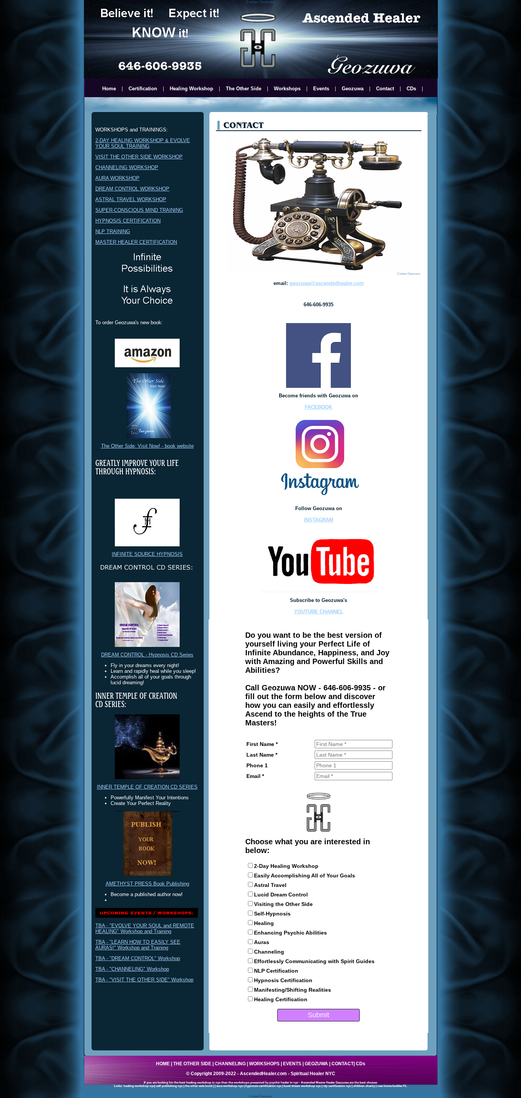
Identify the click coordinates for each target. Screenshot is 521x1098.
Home (109, 88)
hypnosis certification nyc (263, 1086)
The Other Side (243, 88)
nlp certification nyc (337, 1086)
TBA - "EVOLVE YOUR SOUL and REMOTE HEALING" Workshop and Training (144, 928)
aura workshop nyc (229, 1086)
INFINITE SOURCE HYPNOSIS (147, 554)
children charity (364, 1086)
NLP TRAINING (112, 231)
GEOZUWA (316, 1063)
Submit (318, 1015)
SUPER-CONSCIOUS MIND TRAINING (139, 210)
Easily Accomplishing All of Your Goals (304, 875)
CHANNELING (230, 1063)
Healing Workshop (191, 88)
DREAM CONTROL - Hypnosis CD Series (147, 655)
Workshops (287, 88)
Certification (143, 88)
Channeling (269, 952)
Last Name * (261, 755)
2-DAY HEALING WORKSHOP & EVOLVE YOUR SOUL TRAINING (142, 143)
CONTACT (342, 1063)
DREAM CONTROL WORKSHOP (132, 189)
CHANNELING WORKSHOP (126, 167)
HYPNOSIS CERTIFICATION (128, 221)
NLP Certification (276, 971)
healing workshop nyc (139, 1086)
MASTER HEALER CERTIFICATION (136, 242)
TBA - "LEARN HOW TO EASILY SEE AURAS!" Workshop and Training (137, 945)
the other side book (198, 1086)
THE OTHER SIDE (192, 1063)
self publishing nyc (169, 1086)
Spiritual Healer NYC (313, 1073)
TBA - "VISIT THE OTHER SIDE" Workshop (144, 980)
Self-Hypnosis (272, 914)
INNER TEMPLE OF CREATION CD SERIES (147, 787)
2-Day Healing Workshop (286, 866)
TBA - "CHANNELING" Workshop (132, 969)
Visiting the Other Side (283, 904)
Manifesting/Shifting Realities (292, 990)
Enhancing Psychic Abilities (290, 933)
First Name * (262, 744)
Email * (255, 776)
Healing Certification (280, 999)
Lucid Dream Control (281, 895)
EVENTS (292, 1063)
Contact (385, 88)
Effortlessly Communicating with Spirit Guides (314, 961)
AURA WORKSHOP (117, 178)
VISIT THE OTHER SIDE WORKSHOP (139, 157)
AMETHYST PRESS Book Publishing (147, 884)
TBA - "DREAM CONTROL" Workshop (137, 958)
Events (321, 88)
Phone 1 (257, 765)
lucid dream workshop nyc (302, 1086)
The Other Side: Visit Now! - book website (147, 446)
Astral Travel (270, 885)
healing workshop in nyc (203, 1082)
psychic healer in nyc (283, 1082)
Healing (264, 923)
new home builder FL (392, 1086)
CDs (411, 88)
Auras (261, 942)
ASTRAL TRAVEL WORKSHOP (130, 199)
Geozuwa (352, 88)
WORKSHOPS (264, 1063)
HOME (163, 1063)
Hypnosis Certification (283, 980)
